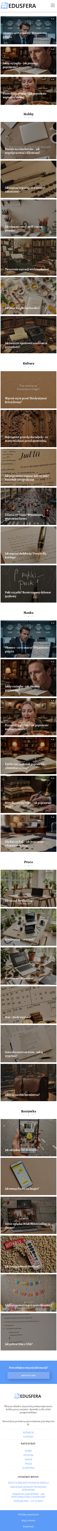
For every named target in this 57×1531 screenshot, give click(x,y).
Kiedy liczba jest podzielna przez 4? (28, 1482)
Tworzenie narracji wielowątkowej (27, 269)
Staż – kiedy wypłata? (18, 1017)
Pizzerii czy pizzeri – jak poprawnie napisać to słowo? (24, 95)
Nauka (28, 612)
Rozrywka (28, 1111)
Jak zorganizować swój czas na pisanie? (23, 228)
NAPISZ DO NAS (28, 1375)
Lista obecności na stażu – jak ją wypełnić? (24, 1054)
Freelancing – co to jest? (19, 939)
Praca (28, 862)
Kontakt (28, 1436)
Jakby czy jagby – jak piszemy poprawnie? (20, 65)
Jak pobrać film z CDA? (19, 1344)
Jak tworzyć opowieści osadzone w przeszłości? (26, 345)
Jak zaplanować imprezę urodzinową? (28, 1305)
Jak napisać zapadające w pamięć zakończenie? (25, 190)
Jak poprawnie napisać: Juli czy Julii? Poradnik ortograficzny (27, 478)
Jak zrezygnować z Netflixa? (22, 1266)
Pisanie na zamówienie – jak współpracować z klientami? (22, 151)
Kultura (28, 363)
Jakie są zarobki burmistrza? (22, 1095)
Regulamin (28, 1526)
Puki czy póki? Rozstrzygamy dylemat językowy (28, 594)
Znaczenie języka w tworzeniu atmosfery (28, 1488)
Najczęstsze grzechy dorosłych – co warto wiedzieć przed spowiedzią (26, 439)
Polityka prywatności (28, 1514)
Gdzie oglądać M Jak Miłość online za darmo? (27, 1226)
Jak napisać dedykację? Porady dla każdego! (25, 555)
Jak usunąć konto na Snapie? (22, 1189)
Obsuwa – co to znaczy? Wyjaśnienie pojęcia (25, 35)
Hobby (28, 114)
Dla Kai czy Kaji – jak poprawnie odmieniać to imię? (24, 843)
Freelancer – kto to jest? (19, 978)
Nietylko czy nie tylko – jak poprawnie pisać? (28, 805)
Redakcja (28, 1432)
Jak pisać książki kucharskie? (22, 308)
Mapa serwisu (28, 1520)
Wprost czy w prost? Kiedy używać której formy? (26, 400)
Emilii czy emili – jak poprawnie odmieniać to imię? (24, 766)
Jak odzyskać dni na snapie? (21, 1150)
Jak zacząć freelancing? (19, 901)
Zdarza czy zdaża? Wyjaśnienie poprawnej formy (24, 517)
